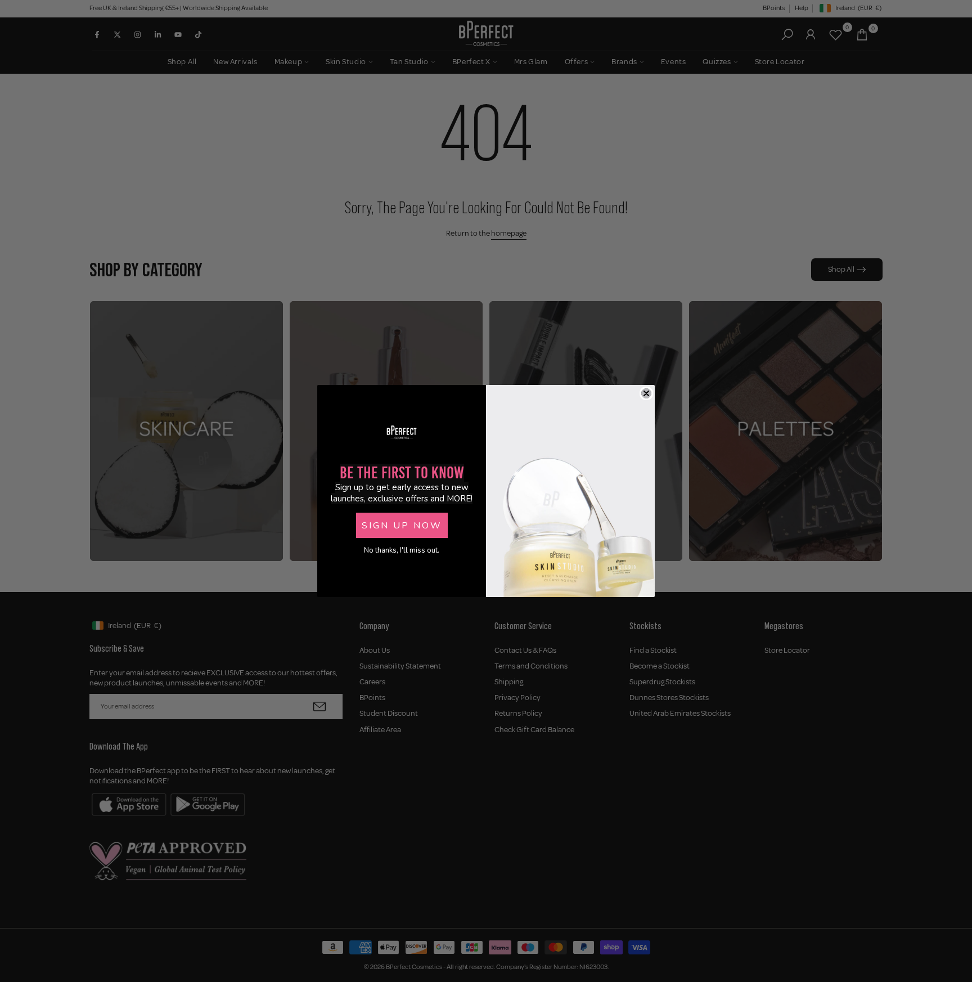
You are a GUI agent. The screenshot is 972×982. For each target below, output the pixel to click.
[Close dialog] (646, 393)
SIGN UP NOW (402, 525)
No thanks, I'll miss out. (401, 550)
